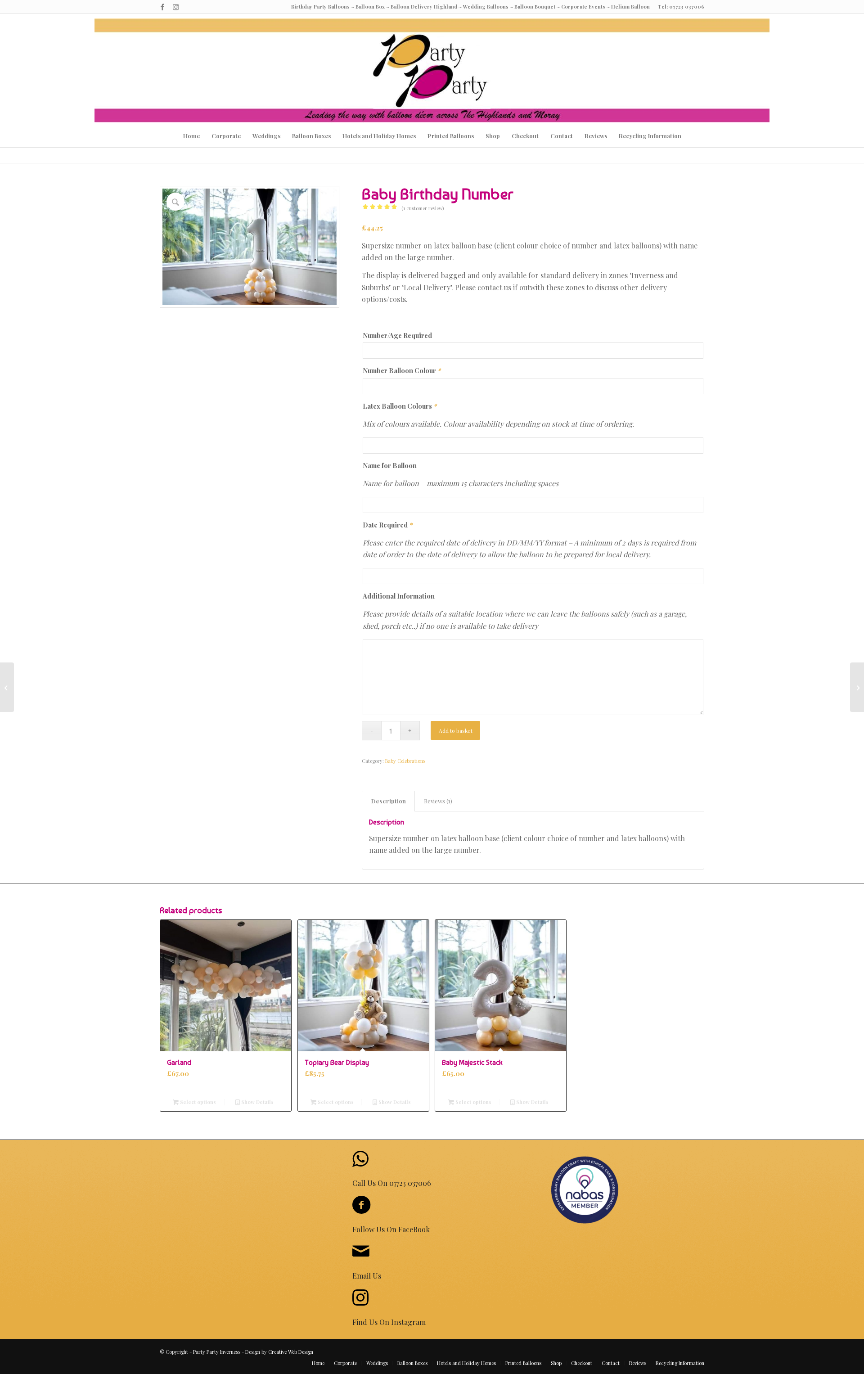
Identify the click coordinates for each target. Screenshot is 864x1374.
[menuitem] (191, 136)
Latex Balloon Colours (399, 405)
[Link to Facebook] (162, 7)
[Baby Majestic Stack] (7, 687)
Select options (197, 1102)
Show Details (257, 1102)
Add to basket (455, 730)
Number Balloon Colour (402, 370)
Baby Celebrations (405, 760)
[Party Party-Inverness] (432, 70)
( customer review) (422, 208)
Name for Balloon (390, 465)
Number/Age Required (397, 335)
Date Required (387, 524)
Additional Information (399, 595)
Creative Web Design (290, 1351)
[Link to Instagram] (176, 7)
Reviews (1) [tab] (438, 801)
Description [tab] (388, 801)
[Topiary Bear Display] (857, 687)
